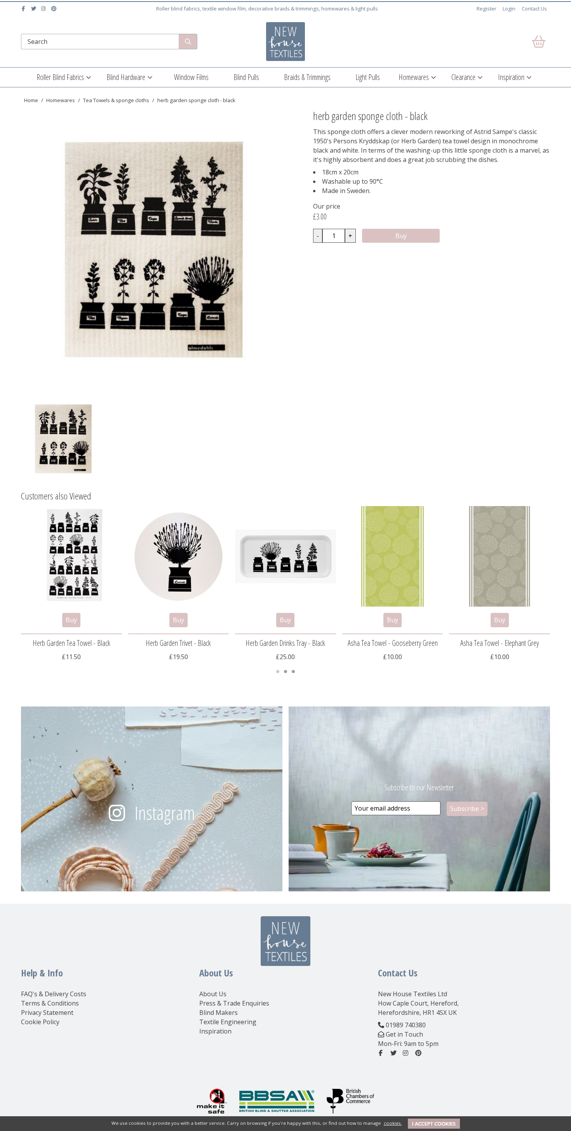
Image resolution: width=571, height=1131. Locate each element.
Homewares (414, 77)
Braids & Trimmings (307, 77)
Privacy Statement (47, 1012)
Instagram (164, 812)
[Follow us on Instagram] (44, 8)
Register (486, 8)
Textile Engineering (227, 1022)
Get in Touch (404, 1034)
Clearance (463, 77)
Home (31, 100)
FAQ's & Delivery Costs (53, 994)
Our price (326, 206)
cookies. (393, 1123)
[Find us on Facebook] (24, 8)
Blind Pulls (246, 77)
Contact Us (534, 8)
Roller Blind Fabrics (60, 77)
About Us (212, 994)
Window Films (191, 77)
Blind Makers (218, 1012)
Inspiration (511, 77)
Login (509, 8)
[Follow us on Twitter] (34, 8)
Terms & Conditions (50, 1003)
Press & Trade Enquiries (234, 1003)
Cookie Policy (40, 1022)
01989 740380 (406, 1025)
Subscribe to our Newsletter (419, 787)
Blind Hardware (125, 77)
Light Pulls (367, 77)
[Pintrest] (54, 8)
